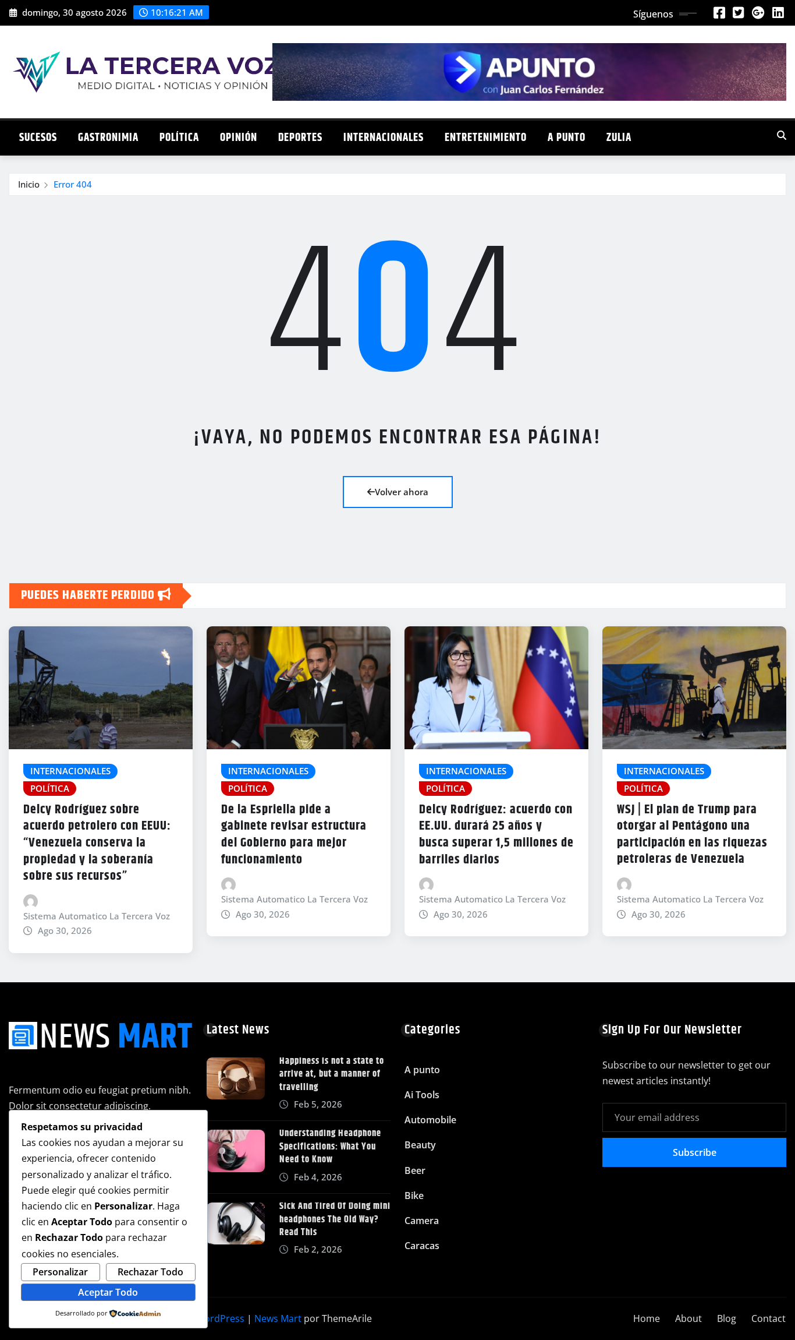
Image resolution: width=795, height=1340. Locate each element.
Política (179, 137)
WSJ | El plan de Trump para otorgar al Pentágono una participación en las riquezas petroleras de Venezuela (692, 835)
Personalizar (60, 1271)
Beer (414, 1170)
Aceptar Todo (108, 1292)
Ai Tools (421, 1094)
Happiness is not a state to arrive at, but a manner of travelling (331, 1074)
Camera (421, 1220)
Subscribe (694, 1152)
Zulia (618, 137)
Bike (414, 1195)
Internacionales (383, 137)
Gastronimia (108, 137)
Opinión (238, 137)
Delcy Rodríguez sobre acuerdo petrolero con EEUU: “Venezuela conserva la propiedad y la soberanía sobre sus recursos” (97, 843)
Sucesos (38, 137)
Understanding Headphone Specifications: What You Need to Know (330, 1146)
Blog (726, 1318)
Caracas (421, 1245)
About (688, 1318)
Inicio (29, 184)
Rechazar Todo (150, 1271)
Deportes (300, 137)
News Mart (277, 1318)
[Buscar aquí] (781, 135)
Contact (768, 1318)
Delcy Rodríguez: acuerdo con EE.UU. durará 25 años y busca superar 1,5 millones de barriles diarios (496, 835)
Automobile (430, 1119)
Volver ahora (401, 492)
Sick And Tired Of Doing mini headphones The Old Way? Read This (335, 1219)
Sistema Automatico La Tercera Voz (96, 916)
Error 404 (73, 184)
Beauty (420, 1144)
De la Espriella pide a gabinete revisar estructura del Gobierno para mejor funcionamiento (294, 835)
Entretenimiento (486, 137)
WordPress (220, 1318)
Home (646, 1318)
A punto (566, 137)
